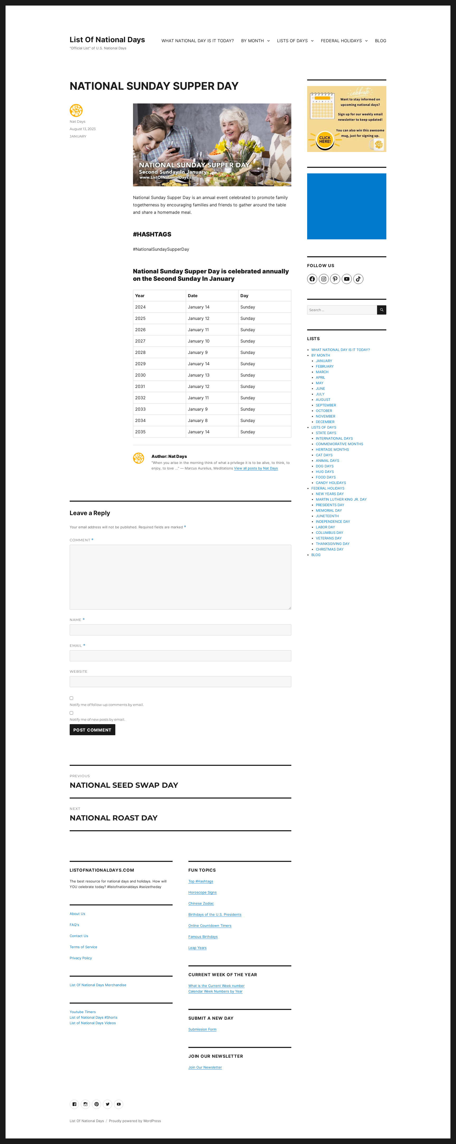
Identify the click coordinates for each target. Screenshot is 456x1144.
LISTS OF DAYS (292, 40)
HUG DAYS (325, 471)
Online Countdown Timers (209, 925)
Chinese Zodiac (201, 903)
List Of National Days (107, 39)
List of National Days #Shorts (93, 1017)
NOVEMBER (325, 416)
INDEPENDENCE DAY (333, 521)
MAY (320, 383)
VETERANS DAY (329, 538)
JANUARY (78, 136)
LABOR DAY (325, 527)
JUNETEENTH (327, 516)
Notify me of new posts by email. (97, 719)
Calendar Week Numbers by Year (215, 991)
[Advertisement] (347, 207)
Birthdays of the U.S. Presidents (214, 914)
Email (78, 645)
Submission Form (202, 1029)
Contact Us (79, 936)
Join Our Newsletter (205, 1067)
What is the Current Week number (216, 986)
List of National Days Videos (93, 1023)
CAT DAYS (324, 455)
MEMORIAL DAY (329, 510)
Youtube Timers (83, 1012)
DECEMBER (325, 422)
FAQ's (74, 925)
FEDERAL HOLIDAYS (341, 40)
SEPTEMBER (326, 405)
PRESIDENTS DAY (330, 505)
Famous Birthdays (203, 936)
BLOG (380, 40)
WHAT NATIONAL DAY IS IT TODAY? (198, 40)
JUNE (320, 388)
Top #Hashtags (200, 881)
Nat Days (77, 121)
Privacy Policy (81, 958)
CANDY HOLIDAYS (331, 483)
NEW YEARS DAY (330, 494)
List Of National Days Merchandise (98, 985)
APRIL (320, 377)
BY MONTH (252, 40)
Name (77, 620)
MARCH (322, 372)
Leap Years (197, 948)
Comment (82, 540)
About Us (77, 914)
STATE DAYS (326, 433)
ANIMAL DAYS (327, 460)
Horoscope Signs (202, 892)
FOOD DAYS (326, 477)
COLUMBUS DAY (329, 532)
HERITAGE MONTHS (332, 449)
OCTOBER (324, 411)
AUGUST (323, 399)
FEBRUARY (325, 366)
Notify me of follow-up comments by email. (107, 704)
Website (79, 671)
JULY (320, 394)
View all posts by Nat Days (256, 468)
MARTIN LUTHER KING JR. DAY (341, 499)
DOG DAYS (325, 466)
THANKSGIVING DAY (333, 544)
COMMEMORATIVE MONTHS (339, 444)
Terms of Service (83, 947)
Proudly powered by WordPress (135, 1121)
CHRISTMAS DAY (330, 549)
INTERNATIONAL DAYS (334, 438)
